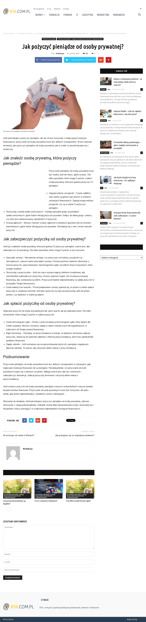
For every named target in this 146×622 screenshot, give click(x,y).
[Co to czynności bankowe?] (49, 489)
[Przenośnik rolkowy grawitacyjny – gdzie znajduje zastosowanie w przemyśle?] (105, 145)
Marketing (103, 14)
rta (109, 89)
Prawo (103, 89)
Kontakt (66, 9)
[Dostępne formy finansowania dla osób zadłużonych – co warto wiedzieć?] (105, 215)
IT (77, 14)
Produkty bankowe (49, 39)
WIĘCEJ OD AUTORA (61, 473)
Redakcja (60, 53)
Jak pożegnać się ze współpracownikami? (74, 435)
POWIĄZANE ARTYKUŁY (38, 473)
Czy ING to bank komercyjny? (78, 501)
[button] (139, 14)
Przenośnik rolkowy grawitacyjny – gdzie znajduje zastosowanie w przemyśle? (127, 145)
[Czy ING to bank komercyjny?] (80, 489)
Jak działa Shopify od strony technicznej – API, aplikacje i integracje (125, 180)
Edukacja (54, 14)
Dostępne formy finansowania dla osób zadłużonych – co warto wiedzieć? (127, 215)
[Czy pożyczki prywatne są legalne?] (17, 489)
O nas (49, 9)
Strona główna (38, 9)
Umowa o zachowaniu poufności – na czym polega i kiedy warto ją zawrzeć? (128, 82)
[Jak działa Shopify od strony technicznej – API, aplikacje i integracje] (105, 180)
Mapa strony (132, 619)
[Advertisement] (73, 26)
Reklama (57, 9)
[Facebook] (141, 9)
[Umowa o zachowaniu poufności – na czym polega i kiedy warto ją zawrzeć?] (105, 81)
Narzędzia (119, 14)
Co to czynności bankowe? (46, 501)
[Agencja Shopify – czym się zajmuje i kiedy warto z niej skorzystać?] (105, 113)
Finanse (67, 14)
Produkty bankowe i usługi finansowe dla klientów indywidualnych (80, 39)
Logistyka (87, 14)
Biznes (39, 14)
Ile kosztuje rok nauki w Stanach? (18, 435)
